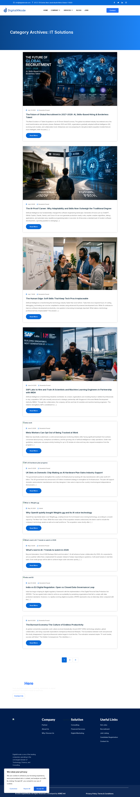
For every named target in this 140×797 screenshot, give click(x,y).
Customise (13, 789)
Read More (34, 135)
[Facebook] (114, 2)
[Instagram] (126, 2)
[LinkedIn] (122, 2)
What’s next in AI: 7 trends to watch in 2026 (47, 550)
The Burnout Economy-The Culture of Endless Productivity (54, 625)
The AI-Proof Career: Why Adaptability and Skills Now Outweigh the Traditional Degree (68, 208)
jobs (86, 10)
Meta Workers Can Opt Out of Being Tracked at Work (52, 432)
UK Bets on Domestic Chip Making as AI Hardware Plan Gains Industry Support (64, 472)
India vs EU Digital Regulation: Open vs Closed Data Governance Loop (60, 587)
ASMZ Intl (61, 793)
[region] (26, 781)
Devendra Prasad (44, 110)
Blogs (78, 10)
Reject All (27, 789)
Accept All (40, 789)
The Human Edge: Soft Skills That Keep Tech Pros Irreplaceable (57, 298)
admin (41, 508)
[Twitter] (118, 2)
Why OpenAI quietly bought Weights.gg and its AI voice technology (59, 512)
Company (54, 10)
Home (45, 10)
